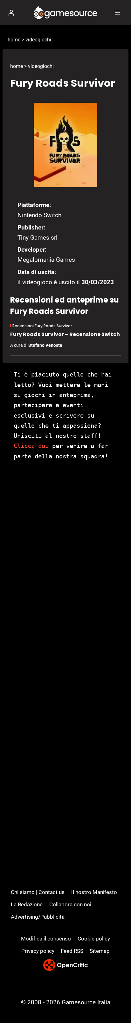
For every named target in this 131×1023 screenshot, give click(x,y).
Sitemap (100, 951)
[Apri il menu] (117, 12)
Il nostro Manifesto (94, 892)
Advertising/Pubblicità (38, 917)
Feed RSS (72, 951)
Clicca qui (31, 445)
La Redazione (27, 904)
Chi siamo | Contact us (38, 892)
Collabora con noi (70, 904)
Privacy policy (37, 951)
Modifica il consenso (46, 938)
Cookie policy (94, 938)
